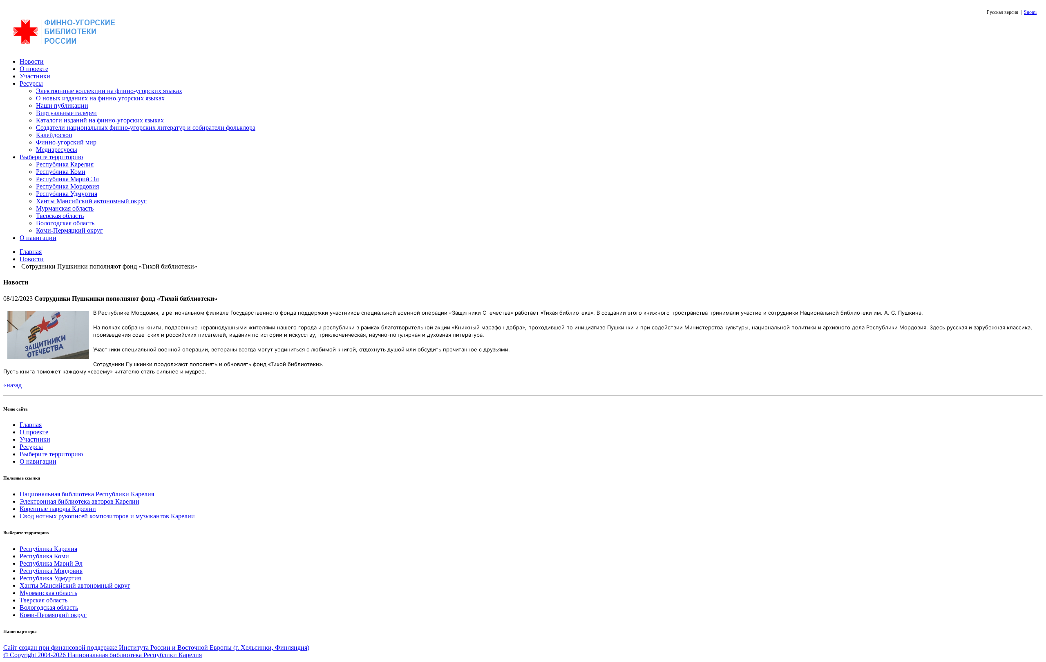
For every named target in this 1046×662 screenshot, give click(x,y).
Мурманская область (65, 208)
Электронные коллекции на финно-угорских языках (109, 90)
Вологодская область (65, 223)
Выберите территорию (51, 156)
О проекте (34, 68)
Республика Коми (60, 171)
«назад (12, 385)
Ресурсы (31, 83)
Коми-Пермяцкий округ (69, 230)
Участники (35, 76)
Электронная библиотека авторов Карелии (79, 501)
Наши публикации (62, 105)
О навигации (38, 237)
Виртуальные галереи (66, 112)
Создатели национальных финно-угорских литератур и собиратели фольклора (145, 127)
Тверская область (60, 215)
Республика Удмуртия (66, 193)
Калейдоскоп (54, 134)
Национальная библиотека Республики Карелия (87, 494)
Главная (31, 251)
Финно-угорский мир (66, 142)
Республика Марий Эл (67, 178)
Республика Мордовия (67, 186)
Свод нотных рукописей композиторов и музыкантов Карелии (107, 516)
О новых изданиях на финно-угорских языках (100, 98)
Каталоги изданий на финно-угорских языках (100, 120)
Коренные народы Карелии (58, 508)
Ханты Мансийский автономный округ (91, 201)
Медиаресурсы (56, 149)
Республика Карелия (65, 164)
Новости (32, 61)
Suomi (1030, 12)
